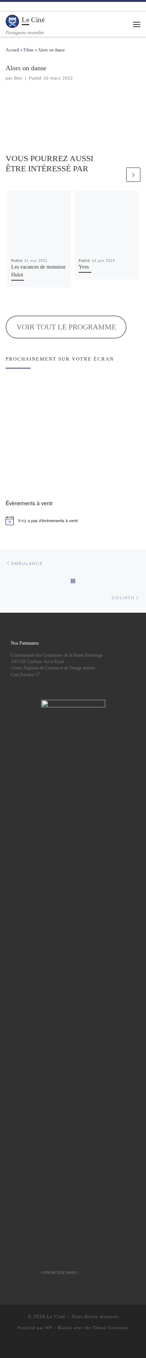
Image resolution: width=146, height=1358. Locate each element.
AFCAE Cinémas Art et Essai (37, 661)
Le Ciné (56, 1316)
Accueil (12, 50)
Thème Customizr (110, 1327)
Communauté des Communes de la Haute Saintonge (57, 655)
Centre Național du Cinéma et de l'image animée (53, 668)
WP (48, 1327)
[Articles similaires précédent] (117, 175)
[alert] (73, 520)
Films (29, 50)
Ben (18, 78)
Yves (84, 267)
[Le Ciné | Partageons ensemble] (12, 21)
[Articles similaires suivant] (133, 175)
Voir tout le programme (66, 327)
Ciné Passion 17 (25, 674)
